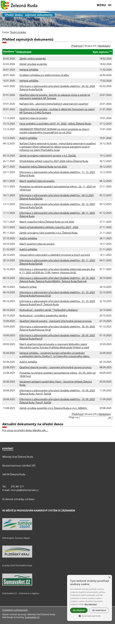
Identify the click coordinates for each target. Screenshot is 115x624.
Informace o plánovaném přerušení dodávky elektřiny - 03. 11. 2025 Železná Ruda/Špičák (57, 262)
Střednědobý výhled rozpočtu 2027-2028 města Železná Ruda (53, 161)
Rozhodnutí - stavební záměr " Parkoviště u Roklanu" (48, 310)
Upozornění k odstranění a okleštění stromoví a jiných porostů (54, 255)
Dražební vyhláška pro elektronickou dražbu (44, 75)
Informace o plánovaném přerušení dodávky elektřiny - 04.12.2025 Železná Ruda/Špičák (56, 197)
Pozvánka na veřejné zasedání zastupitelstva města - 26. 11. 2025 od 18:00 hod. (57, 188)
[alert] (89, 598)
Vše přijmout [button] (79, 610)
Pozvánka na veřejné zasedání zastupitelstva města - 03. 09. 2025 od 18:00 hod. (57, 374)
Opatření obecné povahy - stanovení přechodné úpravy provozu (55, 321)
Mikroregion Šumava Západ (16, 537)
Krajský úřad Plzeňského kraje (17, 565)
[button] (89, 615)
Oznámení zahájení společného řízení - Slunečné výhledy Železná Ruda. (55, 383)
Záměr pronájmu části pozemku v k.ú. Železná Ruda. (48, 232)
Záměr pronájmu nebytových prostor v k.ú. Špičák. (47, 155)
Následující (104, 45)
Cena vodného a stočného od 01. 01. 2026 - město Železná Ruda (55, 123)
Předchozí (77, 45)
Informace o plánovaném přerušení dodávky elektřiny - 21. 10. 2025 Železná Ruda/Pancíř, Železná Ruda (57, 303)
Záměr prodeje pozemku (33, 64)
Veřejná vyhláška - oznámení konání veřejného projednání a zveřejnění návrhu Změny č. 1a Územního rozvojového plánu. (54, 354)
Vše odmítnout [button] (99, 610)
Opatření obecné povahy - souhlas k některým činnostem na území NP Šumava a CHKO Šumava (57, 111)
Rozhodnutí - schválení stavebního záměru (43, 315)
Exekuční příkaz (28, 286)
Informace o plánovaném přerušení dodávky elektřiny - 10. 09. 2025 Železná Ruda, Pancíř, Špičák (57, 392)
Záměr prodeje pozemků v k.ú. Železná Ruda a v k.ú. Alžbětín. (53, 408)
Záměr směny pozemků (32, 58)
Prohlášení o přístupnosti (15, 610)
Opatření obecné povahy (33, 118)
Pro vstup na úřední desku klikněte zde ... (25, 430)
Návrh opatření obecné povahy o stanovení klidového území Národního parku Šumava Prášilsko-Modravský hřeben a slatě (54, 346)
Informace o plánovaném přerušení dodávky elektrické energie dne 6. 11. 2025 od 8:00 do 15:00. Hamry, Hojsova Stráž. (57, 271)
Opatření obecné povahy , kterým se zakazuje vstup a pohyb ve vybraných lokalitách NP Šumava (54, 96)
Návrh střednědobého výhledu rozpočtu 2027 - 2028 (48, 227)
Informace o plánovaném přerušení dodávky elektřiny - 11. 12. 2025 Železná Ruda (57, 174)
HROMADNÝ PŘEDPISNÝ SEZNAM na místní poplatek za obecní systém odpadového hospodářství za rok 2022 (54, 131)
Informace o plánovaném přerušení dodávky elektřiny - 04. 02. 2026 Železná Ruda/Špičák (57, 88)
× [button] (109, 577)
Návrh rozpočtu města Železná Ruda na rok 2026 (46, 221)
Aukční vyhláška (28, 138)
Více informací (90, 604)
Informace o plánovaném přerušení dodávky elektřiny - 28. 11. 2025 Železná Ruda (57, 214)
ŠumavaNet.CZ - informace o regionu (20, 593)
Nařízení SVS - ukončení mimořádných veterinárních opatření (53, 103)
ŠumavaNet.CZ (32, 617)
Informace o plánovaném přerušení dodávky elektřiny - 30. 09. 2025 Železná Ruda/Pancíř (57, 337)
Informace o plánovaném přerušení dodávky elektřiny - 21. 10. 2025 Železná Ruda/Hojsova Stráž (57, 294)
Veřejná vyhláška (28, 69)
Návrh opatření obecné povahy (37, 181)
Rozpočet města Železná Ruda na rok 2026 (43, 166)
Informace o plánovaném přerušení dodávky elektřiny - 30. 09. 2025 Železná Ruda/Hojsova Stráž (57, 328)
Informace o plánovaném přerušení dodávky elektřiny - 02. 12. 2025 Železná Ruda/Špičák (57, 205)
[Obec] (19, 7)
